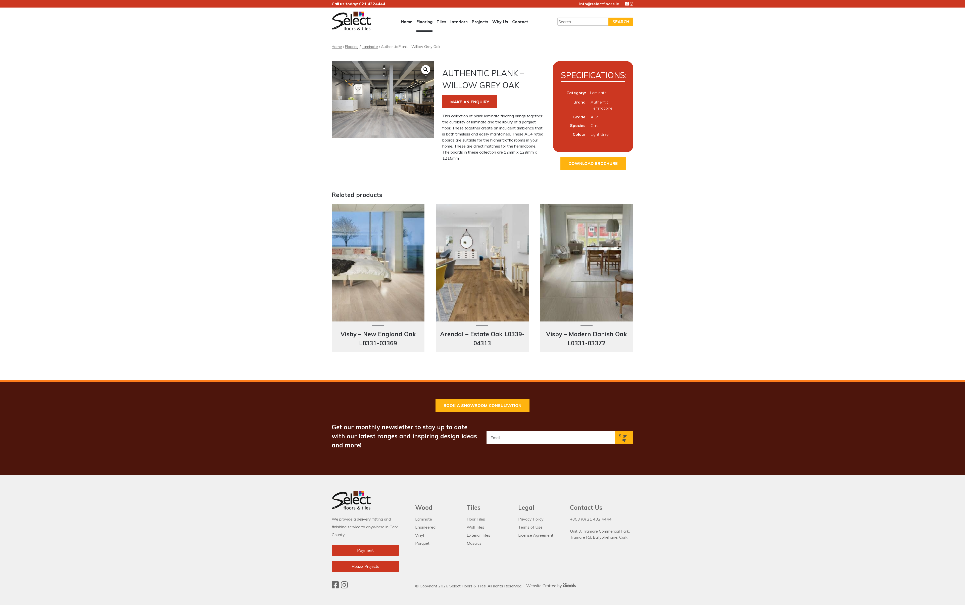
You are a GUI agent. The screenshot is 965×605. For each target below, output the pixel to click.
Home (406, 21)
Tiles (441, 21)
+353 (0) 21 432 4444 (591, 519)
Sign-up (624, 437)
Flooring (424, 21)
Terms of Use (530, 527)
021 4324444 (372, 3)
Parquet (422, 543)
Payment (365, 550)
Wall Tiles (475, 527)
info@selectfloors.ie (599, 3)
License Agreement (535, 535)
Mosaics (474, 543)
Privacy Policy (531, 519)
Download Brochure (593, 163)
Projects (480, 21)
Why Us (500, 21)
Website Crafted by (544, 585)
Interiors (459, 21)
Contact (520, 21)
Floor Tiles (476, 519)
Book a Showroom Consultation (482, 405)
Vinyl (419, 535)
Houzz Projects (365, 566)
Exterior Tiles (478, 535)
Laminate (370, 46)
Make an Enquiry (469, 101)
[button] (425, 69)
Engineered (425, 527)
